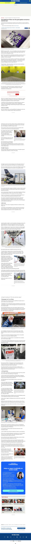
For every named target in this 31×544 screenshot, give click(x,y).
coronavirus (12, 524)
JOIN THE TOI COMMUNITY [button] (21, 528)
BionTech (21, 524)
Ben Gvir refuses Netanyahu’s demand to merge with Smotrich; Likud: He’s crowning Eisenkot (7, 512)
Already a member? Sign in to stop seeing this (13, 492)
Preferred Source (17, 25)
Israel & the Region (6, 524)
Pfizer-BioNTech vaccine (17, 524)
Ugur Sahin (24, 524)
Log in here (23, 529)
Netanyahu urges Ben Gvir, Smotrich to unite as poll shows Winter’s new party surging (19, 504)
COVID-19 (10, 524)
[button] (29, 0)
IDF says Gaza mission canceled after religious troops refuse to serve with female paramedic (7, 504)
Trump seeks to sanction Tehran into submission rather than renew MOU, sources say (19, 512)
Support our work (13, 490)
